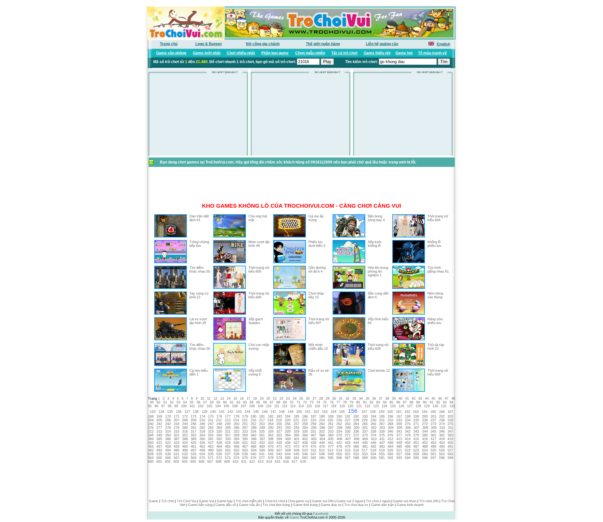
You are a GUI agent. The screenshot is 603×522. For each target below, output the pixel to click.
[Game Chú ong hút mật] (229, 236)
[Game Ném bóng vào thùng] (408, 313)
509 (296, 450)
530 (168, 454)
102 (201, 406)
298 (339, 427)
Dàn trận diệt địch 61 (199, 218)
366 (305, 435)
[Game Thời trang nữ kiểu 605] (229, 288)
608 (218, 461)
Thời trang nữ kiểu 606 (258, 295)
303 (382, 427)
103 (209, 406)
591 (382, 458)
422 (168, 443)
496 (185, 450)
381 (433, 435)
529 (159, 454)
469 (262, 446)
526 (442, 450)
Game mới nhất (206, 53)
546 (305, 454)
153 (325, 411)
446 (373, 443)
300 (356, 427)
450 (407, 443)
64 (251, 402)
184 (288, 416)
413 (399, 439)
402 (305, 439)
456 (151, 446)
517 (364, 450)
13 (222, 398)
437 (296, 443)
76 (332, 402)
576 (253, 458)
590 (373, 458)
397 (262, 439)
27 (314, 398)
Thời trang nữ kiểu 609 (437, 372)
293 (296, 427)
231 (382, 420)
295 (314, 427)
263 (347, 424)
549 (331, 454)
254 (271, 424)
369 (331, 435)
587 (347, 458)
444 (356, 443)
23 (288, 398)
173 (193, 416)
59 (218, 402)
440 (322, 443)
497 (193, 450)
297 (331, 427)
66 (265, 402)
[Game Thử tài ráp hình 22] (408, 365)
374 (373, 435)
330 (305, 431)
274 (442, 424)
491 (450, 446)
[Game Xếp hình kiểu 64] (349, 339)
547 (313, 454)
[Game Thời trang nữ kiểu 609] (408, 390)
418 (442, 439)
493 (159, 450)
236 (425, 420)
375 (382, 435)
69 (285, 402)
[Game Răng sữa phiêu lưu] (408, 339)
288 (254, 427)
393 (228, 439)
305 (399, 427)
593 (399, 458)
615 (277, 461)
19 (261, 398)
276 (151, 427)
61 (232, 402)
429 (228, 443)
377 (399, 435)
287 (245, 427)
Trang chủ (168, 44)
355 (211, 435)
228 (356, 420)
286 (236, 427)
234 (407, 420)
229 (364, 420)
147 (273, 411)
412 (390, 439)
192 (356, 416)
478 (339, 446)
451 (416, 443)
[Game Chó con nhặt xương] (229, 365)
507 (279, 450)
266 (373, 424)
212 (219, 420)
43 (420, 398)
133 (152, 411)
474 (305, 446)
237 (433, 420)
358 (236, 435)
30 (334, 398)
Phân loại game (275, 53)
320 (219, 431)
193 (365, 416)
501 (228, 450)
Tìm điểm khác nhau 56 (199, 346)
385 (159, 439)
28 (321, 398)
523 (416, 450)
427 (211, 443)
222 (304, 420)
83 (378, 402)
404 (322, 439)
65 (258, 402)
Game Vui (206, 501)
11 (208, 398)
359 (245, 435)
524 (425, 450)
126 (401, 406)
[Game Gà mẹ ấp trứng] (289, 236)
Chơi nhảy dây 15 (316, 295)
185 (296, 416)
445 (365, 443)
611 (244, 461)
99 (176, 406)
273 (433, 424)
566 (168, 458)
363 (279, 435)
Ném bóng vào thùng (435, 295)
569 (193, 458)
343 (416, 431)
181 (262, 416)
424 (185, 443)
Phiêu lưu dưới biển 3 (316, 244)
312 (151, 431)
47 (446, 398)
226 (339, 420)
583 (313, 458)
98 (169, 406)
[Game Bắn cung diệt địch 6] (349, 313)
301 (365, 427)
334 (339, 431)
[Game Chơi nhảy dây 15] (289, 313)
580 (288, 458)
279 (176, 427)
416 (425, 439)
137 (187, 411)
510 (305, 450)
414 (407, 439)
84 (385, 402)
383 (450, 435)
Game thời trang (305, 505)
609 (227, 461)
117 (325, 406)
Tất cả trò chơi (344, 53)
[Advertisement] (198, 116)
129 (427, 406)
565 (159, 458)
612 (252, 461)
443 (347, 443)
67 (272, 402)
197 (399, 416)
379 (416, 435)
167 (450, 411)
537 (228, 454)
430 (236, 443)
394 (236, 439)
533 (193, 454)
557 (399, 454)
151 (308, 411)
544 (288, 454)
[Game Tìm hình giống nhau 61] (408, 288)
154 (333, 411)
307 (416, 427)
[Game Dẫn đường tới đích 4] (289, 288)
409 (365, 439)
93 (445, 402)
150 (299, 411)
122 (367, 406)
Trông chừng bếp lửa (199, 244)
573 (228, 458)
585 (331, 458)
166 (442, 411)
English (443, 44)
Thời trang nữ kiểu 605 (258, 269)
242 (168, 424)
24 (294, 398)
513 (330, 450)
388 (185, 439)
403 (314, 439)
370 (339, 435)
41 (407, 398)
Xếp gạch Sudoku (255, 321)
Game (153, 501)
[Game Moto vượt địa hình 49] (229, 262)
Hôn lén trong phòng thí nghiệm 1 (378, 271)
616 (286, 461)
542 (271, 454)
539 (245, 454)
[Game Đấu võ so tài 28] (289, 390)
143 (239, 411)
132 (452, 406)
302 (374, 427)
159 (381, 411)
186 (305, 416)
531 (176, 454)
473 (296, 446)
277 (159, 427)
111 (276, 406)
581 (296, 458)
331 (313, 431)
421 (159, 443)
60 (225, 402)
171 (176, 416)
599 (450, 458)
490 (442, 446)
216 (253, 420)
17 (248, 398)
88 (411, 402)
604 (184, 461)
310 (442, 427)
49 (152, 402)
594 (407, 458)
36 (374, 398)
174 (202, 416)
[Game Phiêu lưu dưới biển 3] (289, 262)
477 (331, 446)
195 (382, 416)
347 (450, 431)
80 (358, 402)
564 (151, 458)
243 (176, 424)
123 (376, 406)
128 (418, 406)
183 (279, 416)
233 (399, 420)
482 (373, 446)
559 (416, 454)
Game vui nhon (404, 501)
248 (219, 424)
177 (228, 416)
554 (373, 454)
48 (453, 398)
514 (339, 450)
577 (262, 458)
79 (351, 402)
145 (256, 411)
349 (159, 435)
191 (347, 416)
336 (356, 431)
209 (193, 420)
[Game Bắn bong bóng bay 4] (349, 236)
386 (168, 439)
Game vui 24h (323, 501)
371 (347, 435)
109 (260, 406)
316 (185, 431)
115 (309, 406)
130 (435, 406)
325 (262, 431)
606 (201, 461)
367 (313, 435)
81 (365, 402)
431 (245, 443)
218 (270, 420)
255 (279, 424)
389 (193, 439)
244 (185, 424)
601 (159, 461)
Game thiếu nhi (377, 53)
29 (327, 398)
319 (211, 431)
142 (230, 411)
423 (176, 443)
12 (215, 398)
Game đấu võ (225, 505)
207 (176, 420)
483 (382, 446)
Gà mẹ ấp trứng (315, 218)
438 (305, 443)
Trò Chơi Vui (186, 501)
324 (253, 431)
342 (407, 431)
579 (279, 458)
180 (253, 416)
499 (211, 450)
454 (442, 443)
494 (168, 450)
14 (229, 398)
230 (373, 420)
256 (288, 424)
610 (235, 461)
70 (291, 402)
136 (179, 411)
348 (151, 435)
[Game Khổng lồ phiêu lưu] (408, 262)
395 (245, 439)
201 (433, 416)
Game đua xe (331, 505)
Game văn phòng (171, 53)
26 (308, 398)
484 (390, 446)
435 (279, 443)
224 (322, 420)
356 (219, 435)
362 (271, 435)
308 (425, 427)
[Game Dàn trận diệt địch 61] (170, 236)
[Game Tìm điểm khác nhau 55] (170, 288)
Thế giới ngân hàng (323, 44)
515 (347, 450)
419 (450, 439)
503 (245, 450)
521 (399, 450)
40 (400, 398)
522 (407, 450)
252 (253, 424)
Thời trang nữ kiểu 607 (318, 321)
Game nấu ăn (249, 505)
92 (438, 402)
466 (236, 446)
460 (185, 446)
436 (288, 443)
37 (381, 398)
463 (211, 446)
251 (245, 424)
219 (279, 420)
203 (450, 416)
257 (296, 424)
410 (374, 439)
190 (339, 416)
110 (268, 406)
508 (288, 450)
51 (165, 402)
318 (202, 431)
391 (211, 439)
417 (433, 439)
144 (247, 411)
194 (373, 416)
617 (294, 461)
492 (151, 450)
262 (339, 424)
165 (433, 411)
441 (331, 443)
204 (151, 420)
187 (313, 416)
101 (192, 406)
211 (210, 420)
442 (339, 443)
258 (305, 424)
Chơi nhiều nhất (241, 53)
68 (278, 402)
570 (202, 458)
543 (279, 454)
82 (371, 402)
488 (425, 446)
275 (450, 424)
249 (228, 424)
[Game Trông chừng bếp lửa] (170, 262)
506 (271, 450)
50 (158, 402)
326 (271, 431)
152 (316, 411)
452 (425, 443)
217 (262, 420)
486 (407, 446)
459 (176, 446)
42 (414, 398)
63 (245, 402)
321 (228, 431)
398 (271, 439)
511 (313, 450)
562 (442, 454)
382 (442, 435)
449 (399, 443)
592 (390, 458)
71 (298, 402)
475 (313, 446)
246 (202, 424)
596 (425, 458)
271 (416, 424)
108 (252, 406)
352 (185, 435)
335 (347, 431)
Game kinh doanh (410, 505)
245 (193, 424)
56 (198, 402)
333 (331, 431)
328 (288, 431)
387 (176, 439)
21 (275, 398)
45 (433, 398)
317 (193, 431)
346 (442, 431)
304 (391, 427)
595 (416, 458)
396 (254, 439)
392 (219, 439)
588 (356, 458)
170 (168, 416)
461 (193, 446)
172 (185, 416)
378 (407, 435)
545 (296, 454)
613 (260, 461)
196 (390, 416)
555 (382, 454)
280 (185, 427)
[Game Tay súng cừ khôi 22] (170, 313)
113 (293, 406)
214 (236, 420)
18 (255, 398)
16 (242, 398)
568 (185, 458)
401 (296, 439)
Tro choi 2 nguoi (378, 501)
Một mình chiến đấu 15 (318, 346)
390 (202, 439)
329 (296, 431)
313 (159, 431)
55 (191, 402)
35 (367, 398)
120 (350, 406)
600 (151, 461)
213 (228, 420)
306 (408, 427)
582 (305, 458)
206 (168, 420)
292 (288, 427)
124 (384, 406)
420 (151, 443)
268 (390, 424)
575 (245, 458)
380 (425, 435)
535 (211, 454)
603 (176, 461)
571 (211, 458)
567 (176, 458)
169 (159, 416)
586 (339, 458)
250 (236, 424)
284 (219, 427)
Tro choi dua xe (356, 505)
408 (356, 439)
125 (393, 406)
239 (450, 420)
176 (219, 416)
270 (407, 424)
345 (433, 431)
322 (236, 431)
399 (279, 439)
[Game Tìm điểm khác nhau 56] (170, 365)
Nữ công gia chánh (263, 44)
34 (361, 398)
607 (210, 461)
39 (394, 398)
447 (382, 443)
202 (442, 416)
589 (365, 458)
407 (348, 439)
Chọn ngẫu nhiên (310, 53)
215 (244, 420)
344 (425, 431)
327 (279, 431)
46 (440, 398)
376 (390, 435)
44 (427, 398)
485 (399, 446)
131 (444, 406)
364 (288, 435)
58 (212, 402)
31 (341, 398)
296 (322, 427)
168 (151, 416)
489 (433, 446)
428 (219, 443)
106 (235, 406)
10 (202, 398)
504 (254, 450)
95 (150, 406)
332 (322, 431)
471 (279, 446)
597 (433, 458)
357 (228, 435)
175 (211, 416)
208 (185, 420)
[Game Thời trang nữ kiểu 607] (289, 339)
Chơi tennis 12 (379, 370)
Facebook (321, 513)
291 (279, 427)
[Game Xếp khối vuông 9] (229, 390)
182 (271, 416)
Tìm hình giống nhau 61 (438, 269)
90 (424, 402)
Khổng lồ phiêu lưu (434, 244)
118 (333, 406)
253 (262, 424)
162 (407, 411)
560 (425, 454)
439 (313, 443)
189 (331, 416)
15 (235, 398)
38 (387, 398)
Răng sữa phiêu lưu (435, 321)
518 (373, 450)
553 (365, 454)
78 (345, 402)
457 (159, 446)
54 (185, 402)
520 (390, 450)
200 (425, 416)
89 (418, 402)
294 (305, 427)
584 (322, 458)
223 (313, 420)
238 (442, 420)
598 (442, 458)
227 (347, 420)
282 (202, 427)
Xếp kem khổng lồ (374, 244)
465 (228, 446)
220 (288, 420)
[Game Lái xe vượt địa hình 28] (170, 339)
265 (365, 424)
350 (168, 435)
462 (202, 446)
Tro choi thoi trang (276, 505)
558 (407, 454)
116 (317, 406)
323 (245, 431)
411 (382, 439)
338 (373, 431)
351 (176, 435)
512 (322, 450)
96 (156, 406)
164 (424, 411)
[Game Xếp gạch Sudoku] (229, 339)
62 (238, 402)
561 (433, 454)
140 (213, 411)
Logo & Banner (208, 44)
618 (303, 461)
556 (390, 454)
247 (211, 424)
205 (159, 420)
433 (262, 443)
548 (322, 454)
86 (398, 402)
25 (301, 398)
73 (311, 402)
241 (159, 424)
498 (202, 450)
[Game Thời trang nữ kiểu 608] (349, 365)
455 (450, 443)
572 (219, 458)
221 (296, 420)
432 (253, 443)
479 (347, 446)
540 (253, 454)
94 (451, 402)
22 (281, 398)
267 (382, 424)
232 (390, 420)
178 (236, 416)
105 (226, 406)
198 (407, 416)
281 (193, 427)
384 (151, 439)
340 (390, 431)
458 (168, 446)
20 (268, 398)
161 (399, 411)
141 (222, 411)
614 (269, 461)
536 (219, 454)
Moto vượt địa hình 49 (258, 244)
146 (265, 411)
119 (342, 406)
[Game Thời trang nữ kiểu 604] (408, 236)
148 (282, 411)
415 (416, 439)
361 (262, 435)
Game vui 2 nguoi (349, 501)
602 (168, 461)
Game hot (404, 53)
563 (450, 454)
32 (347, 398)
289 (262, 427)
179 (245, 416)
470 (271, 446)
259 (313, 424)
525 (433, 450)
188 (322, 416)
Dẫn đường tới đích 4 (317, 269)
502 (236, 450)
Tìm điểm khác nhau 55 (199, 269)
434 (271, 443)
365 (296, 435)
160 (390, 411)
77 (338, 402)
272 (425, 424)
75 (325, 402)
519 (382, 450)
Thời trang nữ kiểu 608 (378, 346)
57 (205, 402)
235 (416, 420)
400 (288, 439)
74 (318, 402)
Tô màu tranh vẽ (432, 53)
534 (202, 454)
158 (373, 411)
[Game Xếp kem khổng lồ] (349, 262)
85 (391, 402)
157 (364, 411)
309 (434, 427)
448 (390, 443)
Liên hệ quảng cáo (382, 44)
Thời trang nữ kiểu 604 (437, 218)
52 (172, 402)
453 (433, 443)
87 (405, 402)
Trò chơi (167, 501)
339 (382, 431)
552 (356, 454)
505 (262, 450)
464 (219, 446)
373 (365, 435)
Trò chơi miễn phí (249, 501)
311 (450, 427)
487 (416, 446)
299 (348, 427)
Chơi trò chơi (275, 501)
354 (202, 435)
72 (305, 402)
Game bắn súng (200, 505)
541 (262, 454)
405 (331, 439)
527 (450, 450)
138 (195, 411)
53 (178, 402)
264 (356, 424)
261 (331, 424)
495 (176, 450)
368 (322, 435)
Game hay (225, 501)
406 (339, 439)
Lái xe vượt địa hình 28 (198, 321)
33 (354, 398)
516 (356, 450)
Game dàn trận (382, 505)
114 (301, 406)
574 (236, 458)
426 (202, 443)
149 (290, 411)
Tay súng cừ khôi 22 (199, 295)
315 (176, 431)
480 (356, 446)
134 (161, 411)
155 (342, 411)
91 (431, 402)
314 (168, 431)
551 (347, 454)
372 (356, 435)
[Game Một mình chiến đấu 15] (289, 365)
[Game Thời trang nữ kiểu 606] (229, 313)
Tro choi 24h (428, 501)
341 (399, 431)
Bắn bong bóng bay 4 (376, 218)
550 (339, 454)
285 (228, 427)
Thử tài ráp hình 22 (435, 346)
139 (204, 411)
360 (253, 435)
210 (202, 420)
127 (410, 406)
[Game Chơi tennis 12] (349, 390)
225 (330, 420)
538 (236, 454)
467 (245, 446)
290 (271, 427)
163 (416, 411)
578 (271, 458)
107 (243, 406)
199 (416, 416)
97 (163, 406)
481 (365, 446)
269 (399, 424)
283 (211, 427)
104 (218, 406)
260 (322, 424)
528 (151, 454)
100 (184, 406)
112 (284, 406)
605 (193, 461)
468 (253, 446)
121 (359, 406)
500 (219, 450)
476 (322, 446)
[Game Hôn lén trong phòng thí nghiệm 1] (349, 288)
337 (365, 431)
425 (193, 443)
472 (288, 446)
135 (170, 411)
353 (193, 435)
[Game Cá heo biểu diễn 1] (170, 390)
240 (151, 424)
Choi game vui (298, 501)
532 (185, 454)
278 (168, 427)
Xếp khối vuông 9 (255, 372)
